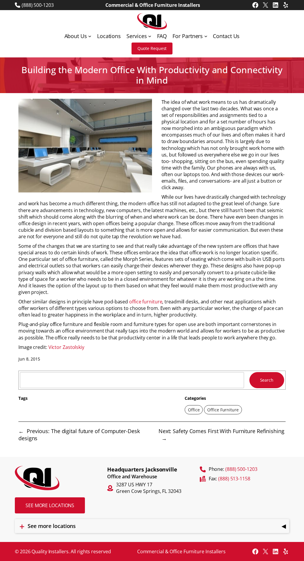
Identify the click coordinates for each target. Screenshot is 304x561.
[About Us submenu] (89, 36)
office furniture (145, 301)
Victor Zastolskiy (66, 347)
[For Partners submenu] (206, 36)
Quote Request (152, 48)
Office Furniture (222, 410)
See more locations (50, 505)
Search (266, 380)
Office (194, 410)
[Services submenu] (149, 36)
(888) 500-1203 (38, 5)
